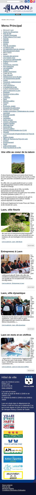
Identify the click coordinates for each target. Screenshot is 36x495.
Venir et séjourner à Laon (11, 90)
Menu (18, 14)
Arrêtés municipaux (9, 71)
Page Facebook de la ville (12, 147)
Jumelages (7, 118)
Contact (5, 141)
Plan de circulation (9, 46)
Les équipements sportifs (11, 78)
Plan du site (7, 33)
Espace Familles (9, 123)
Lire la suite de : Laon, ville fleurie (12, 241)
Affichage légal (8, 125)
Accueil (3, 19)
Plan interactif (7, 75)
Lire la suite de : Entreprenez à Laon (13, 283)
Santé (5, 144)
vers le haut (31, 245)
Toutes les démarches (10, 32)
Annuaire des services (10, 56)
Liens (5, 104)
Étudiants (6, 92)
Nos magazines (8, 66)
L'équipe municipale (10, 35)
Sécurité (6, 132)
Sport (5, 99)
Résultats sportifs (9, 115)
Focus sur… (7, 84)
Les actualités (8, 68)
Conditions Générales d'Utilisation (13, 490)
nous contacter (7, 388)
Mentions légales (8, 488)
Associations (7, 127)
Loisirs (5, 80)
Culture (5, 63)
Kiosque (6, 42)
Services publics (8, 128)
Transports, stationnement (12, 82)
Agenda (6, 39)
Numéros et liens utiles (11, 94)
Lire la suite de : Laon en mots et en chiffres (15, 366)
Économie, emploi (9, 106)
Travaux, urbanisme (10, 122)
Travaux (6, 96)
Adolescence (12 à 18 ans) (12, 77)
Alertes (5, 44)
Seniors (5, 103)
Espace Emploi (8, 137)
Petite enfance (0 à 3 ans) (12, 37)
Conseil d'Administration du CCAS (15, 130)
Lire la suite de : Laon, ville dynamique (13, 325)
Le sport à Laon (8, 47)
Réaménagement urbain (11, 51)
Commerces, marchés (10, 65)
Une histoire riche (9, 58)
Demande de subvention (11, 108)
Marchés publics (8, 101)
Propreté (6, 116)
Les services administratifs (12, 59)
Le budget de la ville (10, 87)
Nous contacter (7, 485)
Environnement (8, 142)
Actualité (6, 70)
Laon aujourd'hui (9, 85)
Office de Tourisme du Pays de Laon (15, 139)
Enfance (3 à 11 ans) (10, 61)
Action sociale (8, 120)
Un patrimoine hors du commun (13, 49)
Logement (6, 97)
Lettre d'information (9, 146)
